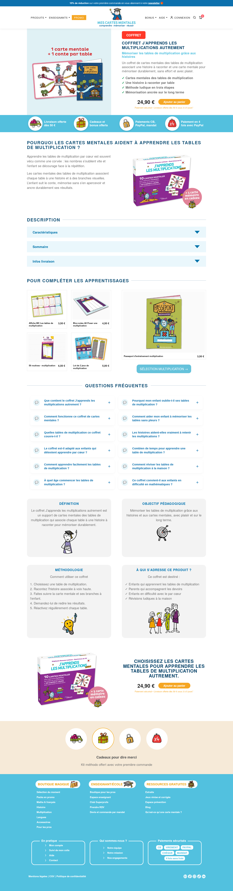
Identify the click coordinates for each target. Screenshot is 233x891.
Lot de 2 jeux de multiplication (81, 366)
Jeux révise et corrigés (157, 797)
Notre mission (115, 852)
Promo (79, 17)
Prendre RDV (97, 807)
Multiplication (44, 812)
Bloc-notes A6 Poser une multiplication (85, 324)
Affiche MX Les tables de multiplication (41, 324)
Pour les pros (44, 827)
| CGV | (52, 876)
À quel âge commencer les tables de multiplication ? (72, 482)
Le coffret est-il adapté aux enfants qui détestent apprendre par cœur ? (72, 450)
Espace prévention (155, 802)
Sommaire (40, 246)
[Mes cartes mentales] (116, 17)
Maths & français (46, 802)
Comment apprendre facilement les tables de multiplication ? (72, 466)
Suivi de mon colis (59, 850)
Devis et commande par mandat (107, 812)
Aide (162, 17)
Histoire (41, 807)
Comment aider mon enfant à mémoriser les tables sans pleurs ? (161, 418)
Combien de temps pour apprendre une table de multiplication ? (161, 450)
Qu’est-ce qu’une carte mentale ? (163, 812)
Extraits (149, 792)
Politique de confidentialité (71, 876)
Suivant (104, 73)
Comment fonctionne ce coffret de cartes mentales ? (72, 418)
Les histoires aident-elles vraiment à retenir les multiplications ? (161, 434)
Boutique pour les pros (102, 792)
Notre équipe (114, 848)
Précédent (34, 73)
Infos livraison (43, 261)
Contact (53, 860)
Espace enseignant (100, 797)
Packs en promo (46, 797)
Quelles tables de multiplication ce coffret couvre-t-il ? (72, 434)
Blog (148, 807)
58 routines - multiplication (42, 365)
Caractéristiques (45, 232)
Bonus (149, 17)
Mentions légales (38, 876)
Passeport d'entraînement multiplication (143, 356)
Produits (37, 17)
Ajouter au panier (174, 102)
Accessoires (43, 822)
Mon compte (56, 845)
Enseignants (58, 17)
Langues (41, 817)
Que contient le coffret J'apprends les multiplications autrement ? (72, 402)
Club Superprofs (99, 802)
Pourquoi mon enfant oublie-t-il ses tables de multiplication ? (161, 402)
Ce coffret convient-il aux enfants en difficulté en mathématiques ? (161, 482)
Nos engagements (117, 858)
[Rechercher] (194, 17)
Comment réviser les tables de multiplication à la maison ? (161, 466)
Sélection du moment (48, 792)
